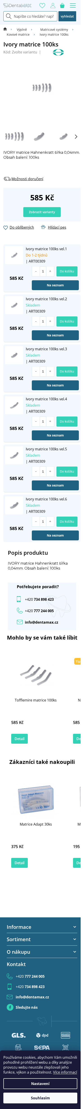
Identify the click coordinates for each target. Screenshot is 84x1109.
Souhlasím (40, 1098)
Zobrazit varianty (42, 212)
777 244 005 (30, 976)
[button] (50, 271)
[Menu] (72, 5)
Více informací (65, 1072)
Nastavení (40, 1083)
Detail (19, 738)
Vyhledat (67, 16)
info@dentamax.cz (41, 622)
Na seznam (55, 285)
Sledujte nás (27, 1007)
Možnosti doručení (27, 178)
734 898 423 (39, 599)
